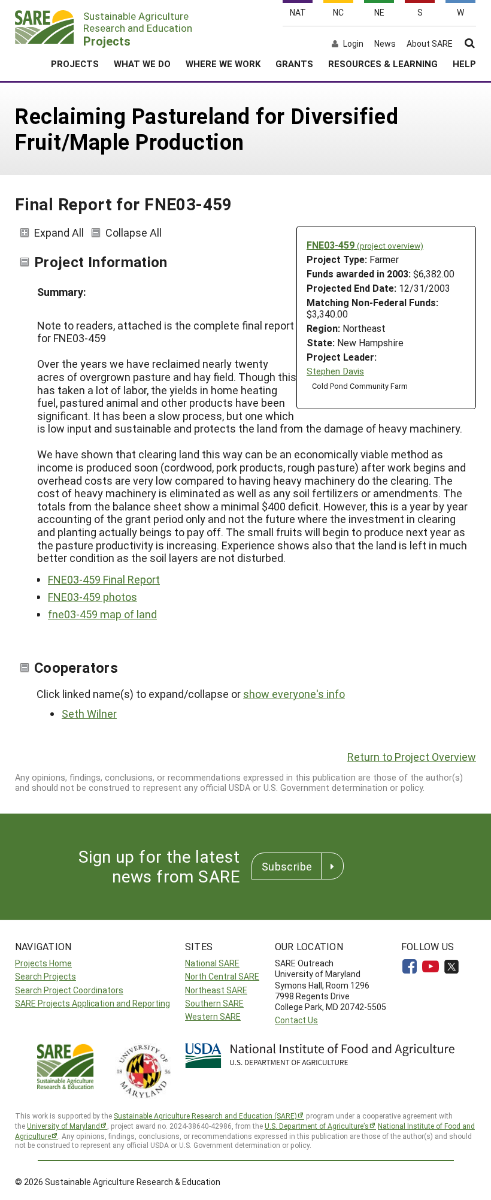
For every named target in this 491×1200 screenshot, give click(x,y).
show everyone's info (294, 694)
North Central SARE (222, 976)
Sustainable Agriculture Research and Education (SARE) (205, 1115)
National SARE (212, 963)
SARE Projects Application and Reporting (92, 1003)
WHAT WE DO (142, 63)
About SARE (430, 43)
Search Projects (45, 976)
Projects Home (43, 963)
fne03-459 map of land (102, 614)
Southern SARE (214, 1003)
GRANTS (294, 63)
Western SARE (213, 1016)
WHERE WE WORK (223, 63)
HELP (464, 63)
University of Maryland (63, 1126)
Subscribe (287, 866)
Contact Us (296, 1020)
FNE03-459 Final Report (104, 579)
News (385, 43)
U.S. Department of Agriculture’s (317, 1126)
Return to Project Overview (411, 756)
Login (353, 43)
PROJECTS (75, 63)
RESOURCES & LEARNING (383, 63)
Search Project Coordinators (69, 990)
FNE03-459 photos (92, 597)
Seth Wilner (89, 713)
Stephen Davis (335, 371)
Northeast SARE (216, 990)
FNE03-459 (365, 244)
